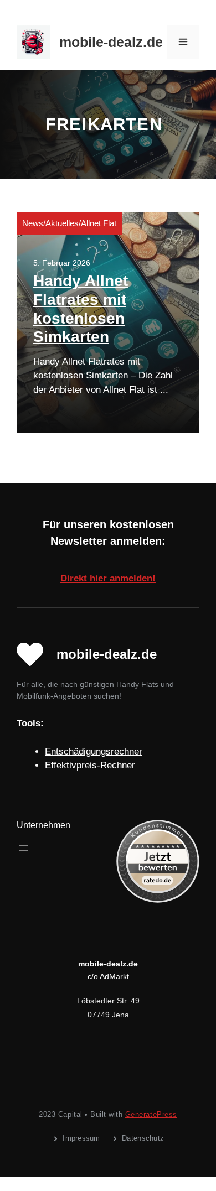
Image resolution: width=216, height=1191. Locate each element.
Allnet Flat (98, 223)
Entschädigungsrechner (93, 751)
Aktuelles (62, 223)
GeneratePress (151, 1114)
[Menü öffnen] (23, 848)
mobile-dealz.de (111, 42)
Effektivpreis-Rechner (90, 765)
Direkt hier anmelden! (108, 578)
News (32, 223)
